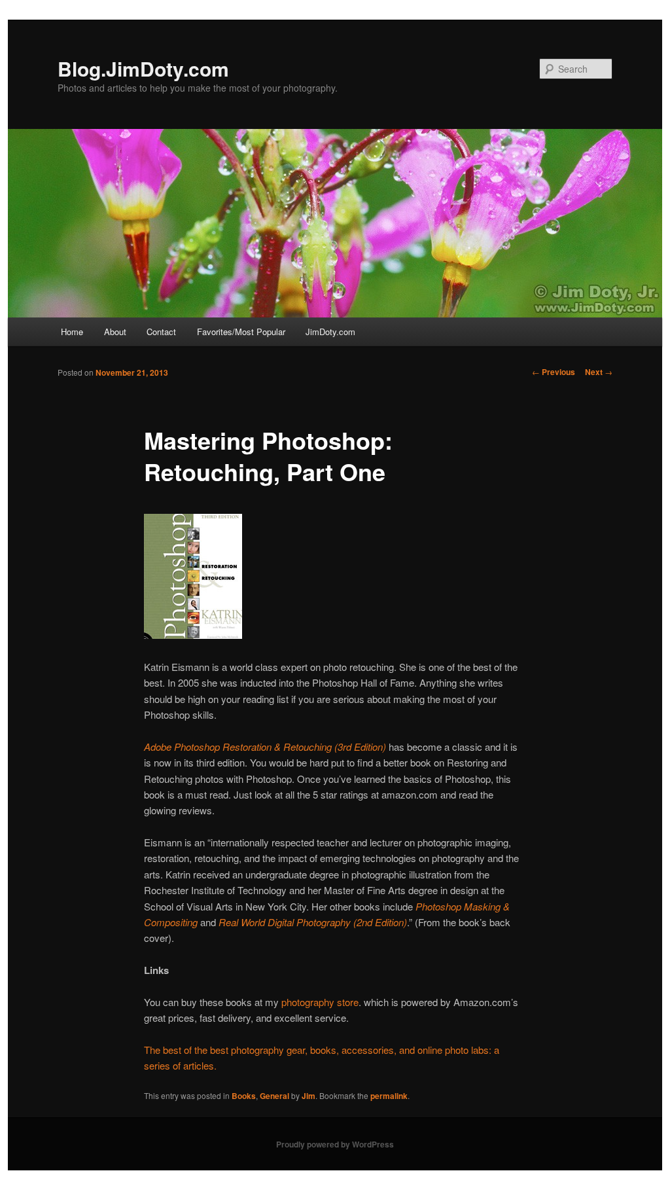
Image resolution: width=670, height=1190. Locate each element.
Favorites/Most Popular (241, 331)
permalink (389, 1096)
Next (598, 372)
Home (72, 331)
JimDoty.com (330, 331)
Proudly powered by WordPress (335, 1144)
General (274, 1096)
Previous (553, 372)
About (115, 331)
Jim (308, 1096)
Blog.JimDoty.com (143, 68)
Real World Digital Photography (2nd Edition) (313, 922)
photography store (320, 1002)
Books (244, 1096)
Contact (161, 331)
